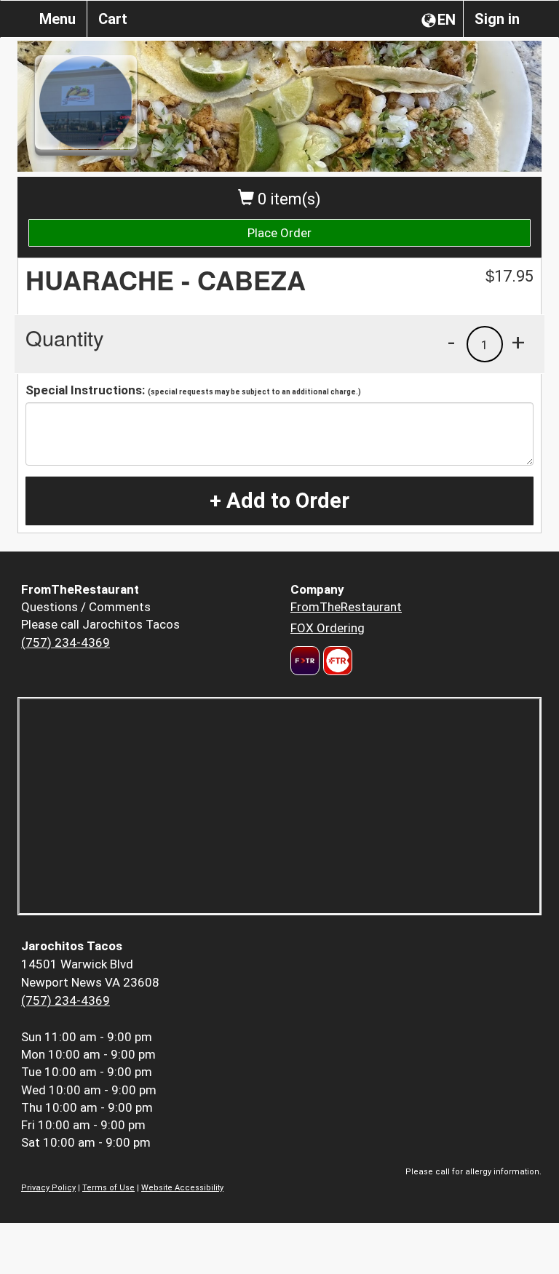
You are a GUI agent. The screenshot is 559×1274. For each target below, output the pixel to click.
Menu (57, 19)
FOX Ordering (327, 628)
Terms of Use (108, 1188)
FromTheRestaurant (346, 607)
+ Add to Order (279, 500)
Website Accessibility (182, 1188)
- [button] (451, 342)
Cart (112, 19)
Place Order (279, 233)
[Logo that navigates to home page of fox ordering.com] (336, 660)
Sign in (497, 19)
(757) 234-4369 (65, 642)
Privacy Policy (48, 1188)
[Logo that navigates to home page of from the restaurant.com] (305, 660)
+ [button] (518, 342)
